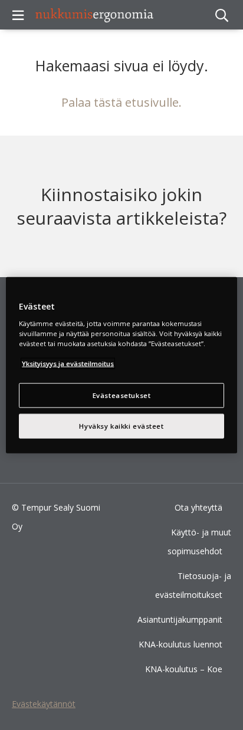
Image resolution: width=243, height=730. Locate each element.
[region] (121, 365)
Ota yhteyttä (198, 507)
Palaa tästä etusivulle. (121, 102)
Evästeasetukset (122, 395)
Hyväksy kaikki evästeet (121, 425)
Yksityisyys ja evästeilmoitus (68, 363)
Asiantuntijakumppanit (179, 619)
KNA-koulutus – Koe (183, 669)
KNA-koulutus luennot (180, 644)
